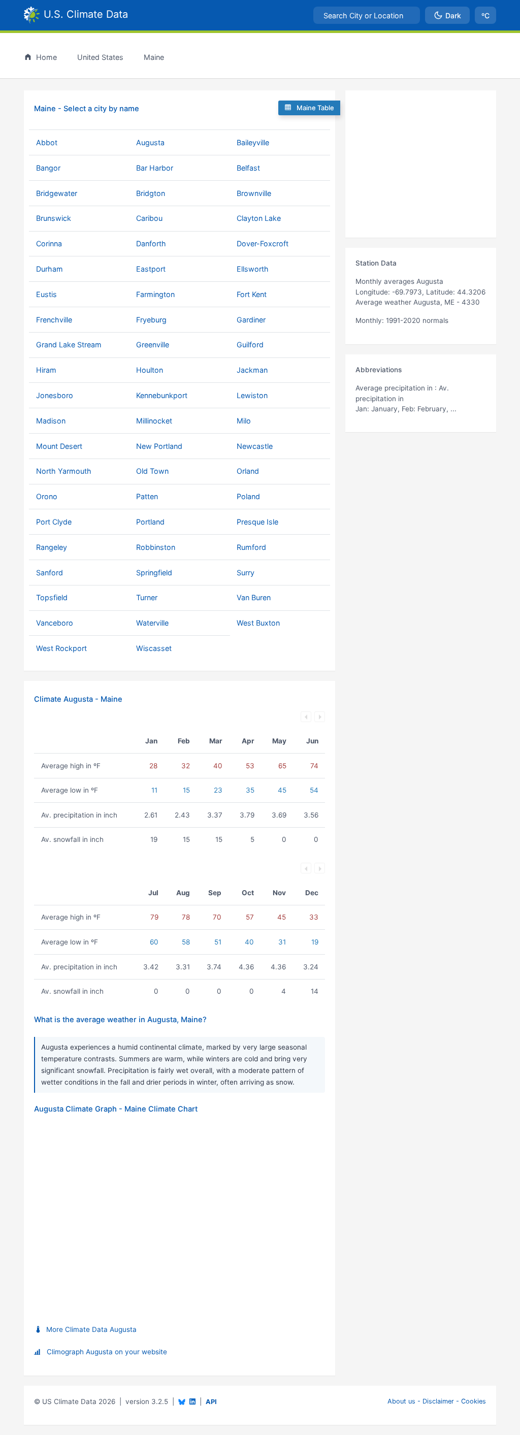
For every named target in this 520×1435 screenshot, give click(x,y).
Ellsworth (253, 269)
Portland (150, 521)
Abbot (46, 142)
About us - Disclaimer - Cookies (436, 1401)
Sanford (49, 572)
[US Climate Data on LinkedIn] (192, 1401)
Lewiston (252, 395)
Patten (147, 496)
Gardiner (251, 319)
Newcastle (255, 446)
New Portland (159, 446)
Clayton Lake (259, 218)
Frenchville (54, 319)
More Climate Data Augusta (91, 1329)
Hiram (46, 370)
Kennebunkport (161, 395)
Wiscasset (154, 648)
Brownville (254, 193)
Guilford (250, 344)
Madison (51, 420)
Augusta (150, 142)
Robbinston (155, 547)
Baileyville (253, 142)
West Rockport (61, 648)
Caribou (149, 218)
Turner (146, 597)
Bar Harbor (154, 168)
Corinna (49, 243)
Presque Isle (257, 521)
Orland (248, 471)
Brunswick (53, 218)
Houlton (149, 370)
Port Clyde (54, 521)
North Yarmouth (63, 471)
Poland (248, 496)
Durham (49, 269)
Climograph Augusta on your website (107, 1352)
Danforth (151, 243)
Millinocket (154, 420)
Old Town (152, 471)
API (211, 1402)
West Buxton (258, 622)
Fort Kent (252, 294)
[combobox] (366, 15)
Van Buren (254, 597)
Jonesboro (54, 395)
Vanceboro (54, 622)
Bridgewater (56, 193)
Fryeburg (151, 319)
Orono (46, 496)
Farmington (155, 294)
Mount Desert (59, 446)
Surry (245, 572)
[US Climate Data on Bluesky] (181, 1402)
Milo (244, 420)
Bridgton (150, 193)
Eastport (151, 269)
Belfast (248, 168)
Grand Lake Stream (69, 344)
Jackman (252, 370)
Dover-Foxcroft (262, 243)
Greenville (152, 344)
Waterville (152, 622)
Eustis (46, 294)
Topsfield (52, 597)
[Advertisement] (420, 164)
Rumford (251, 547)
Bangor (48, 168)
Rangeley (51, 547)
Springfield (154, 572)
